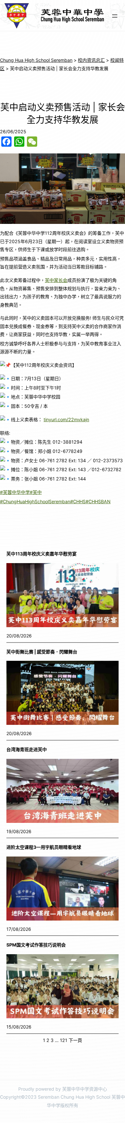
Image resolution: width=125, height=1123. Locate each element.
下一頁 (75, 1040)
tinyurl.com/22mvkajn (66, 419)
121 (63, 1040)
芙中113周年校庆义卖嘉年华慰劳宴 (41, 553)
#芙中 (36, 492)
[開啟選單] (115, 16)
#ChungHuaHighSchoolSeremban (35, 501)
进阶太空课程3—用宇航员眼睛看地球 (43, 847)
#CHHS (78, 501)
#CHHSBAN (98, 501)
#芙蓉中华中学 (15, 492)
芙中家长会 (56, 280)
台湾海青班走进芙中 (26, 749)
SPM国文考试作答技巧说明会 (36, 944)
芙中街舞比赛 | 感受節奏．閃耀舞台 (41, 651)
